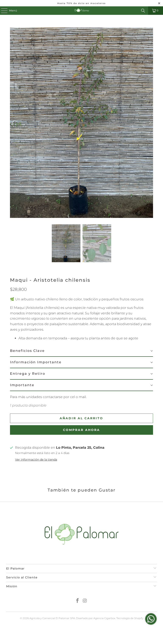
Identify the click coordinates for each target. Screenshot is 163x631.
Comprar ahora (81, 430)
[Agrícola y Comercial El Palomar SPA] (81, 10)
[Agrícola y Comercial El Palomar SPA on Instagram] (85, 601)
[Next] (149, 123)
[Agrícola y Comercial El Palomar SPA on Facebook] (77, 601)
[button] (81, 351)
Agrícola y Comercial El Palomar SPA (52, 618)
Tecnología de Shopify (129, 618)
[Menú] (2, 10)
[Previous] (13, 123)
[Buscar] (143, 10)
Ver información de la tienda (36, 459)
